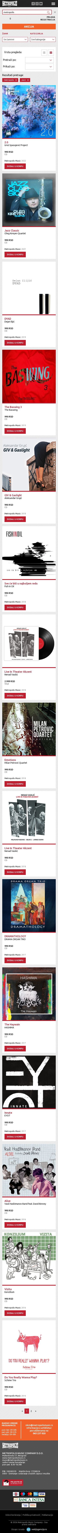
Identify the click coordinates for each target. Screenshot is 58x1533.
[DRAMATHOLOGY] (29, 906)
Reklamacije (47, 1515)
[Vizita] (29, 1259)
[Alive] (29, 1170)
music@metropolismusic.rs (14, 1460)
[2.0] (29, 112)
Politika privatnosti (31, 1515)
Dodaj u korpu (15, 166)
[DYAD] (29, 288)
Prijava (51, 17)
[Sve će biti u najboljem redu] (29, 553)
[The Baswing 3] (29, 376)
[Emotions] (29, 729)
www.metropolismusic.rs (13, 1458)
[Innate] (29, 1082)
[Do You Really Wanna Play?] (29, 1347)
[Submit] (48, 12)
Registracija (47, 19)
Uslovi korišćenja (13, 1515)
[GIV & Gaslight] (29, 465)
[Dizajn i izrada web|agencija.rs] (36, 1529)
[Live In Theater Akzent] (29, 641)
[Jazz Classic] (29, 200)
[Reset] (55, 12)
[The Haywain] (29, 994)
